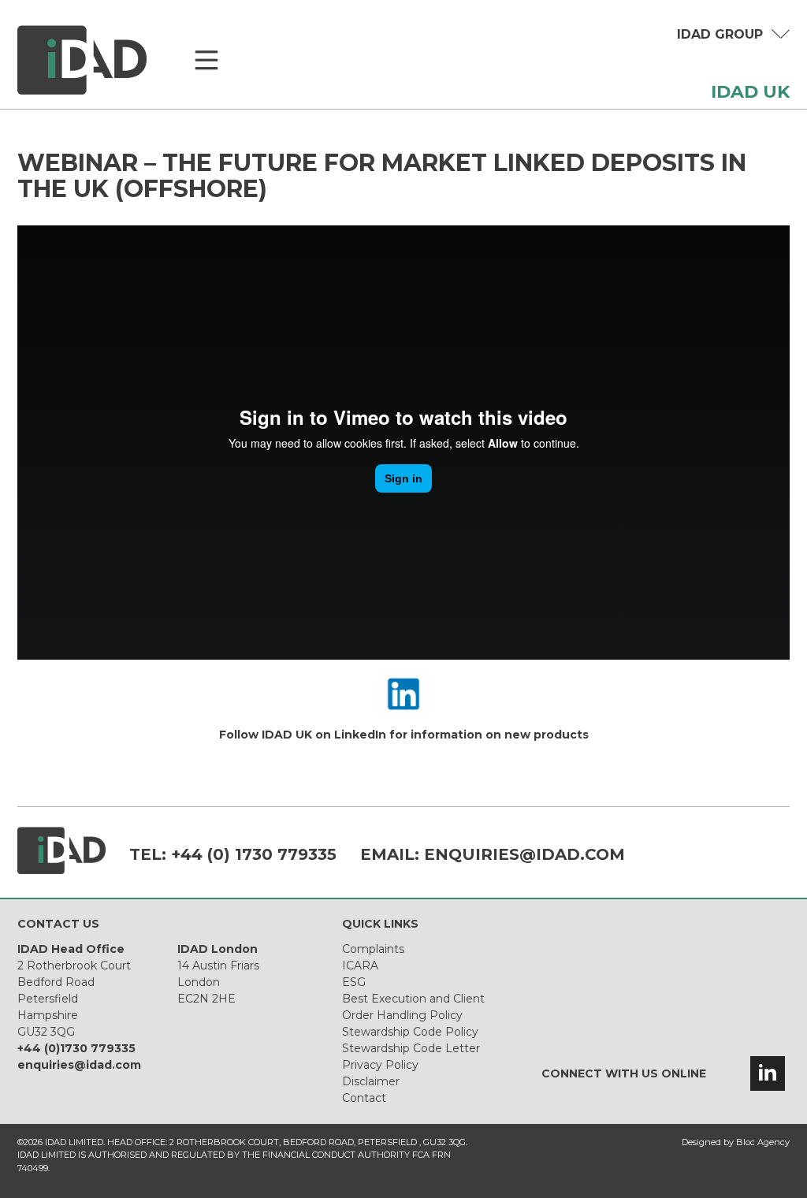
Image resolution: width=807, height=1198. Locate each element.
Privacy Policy (380, 1065)
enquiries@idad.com (524, 854)
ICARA (360, 965)
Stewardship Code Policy (410, 1032)
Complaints (373, 949)
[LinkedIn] (767, 1073)
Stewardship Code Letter (411, 1048)
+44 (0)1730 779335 (76, 1048)
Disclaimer (371, 1081)
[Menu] (206, 60)
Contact (364, 1098)
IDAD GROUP (720, 34)
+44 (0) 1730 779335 (254, 854)
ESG (354, 982)
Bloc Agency (763, 1142)
